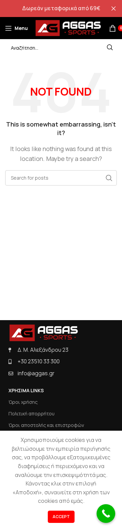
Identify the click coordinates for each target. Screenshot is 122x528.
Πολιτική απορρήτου (31, 413)
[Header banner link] (51, 8)
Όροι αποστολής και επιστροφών (46, 425)
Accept (61, 516)
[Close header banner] (113, 8)
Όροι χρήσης (23, 402)
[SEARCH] (110, 47)
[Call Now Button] (106, 513)
